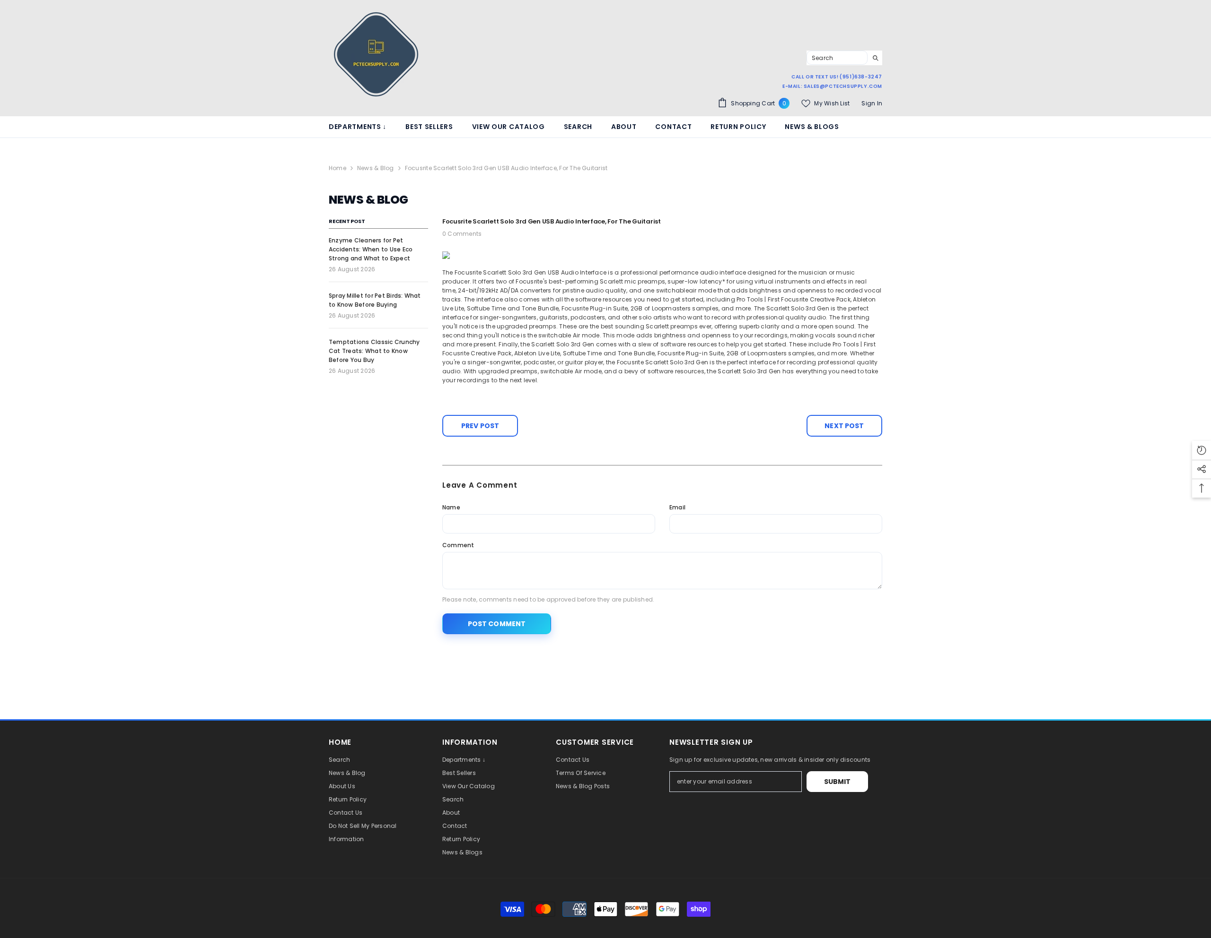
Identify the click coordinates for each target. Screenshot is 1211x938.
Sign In (871, 103)
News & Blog (375, 168)
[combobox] (837, 58)
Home (337, 168)
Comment (458, 545)
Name (451, 507)
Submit (837, 781)
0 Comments (462, 234)
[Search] (844, 58)
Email (677, 507)
